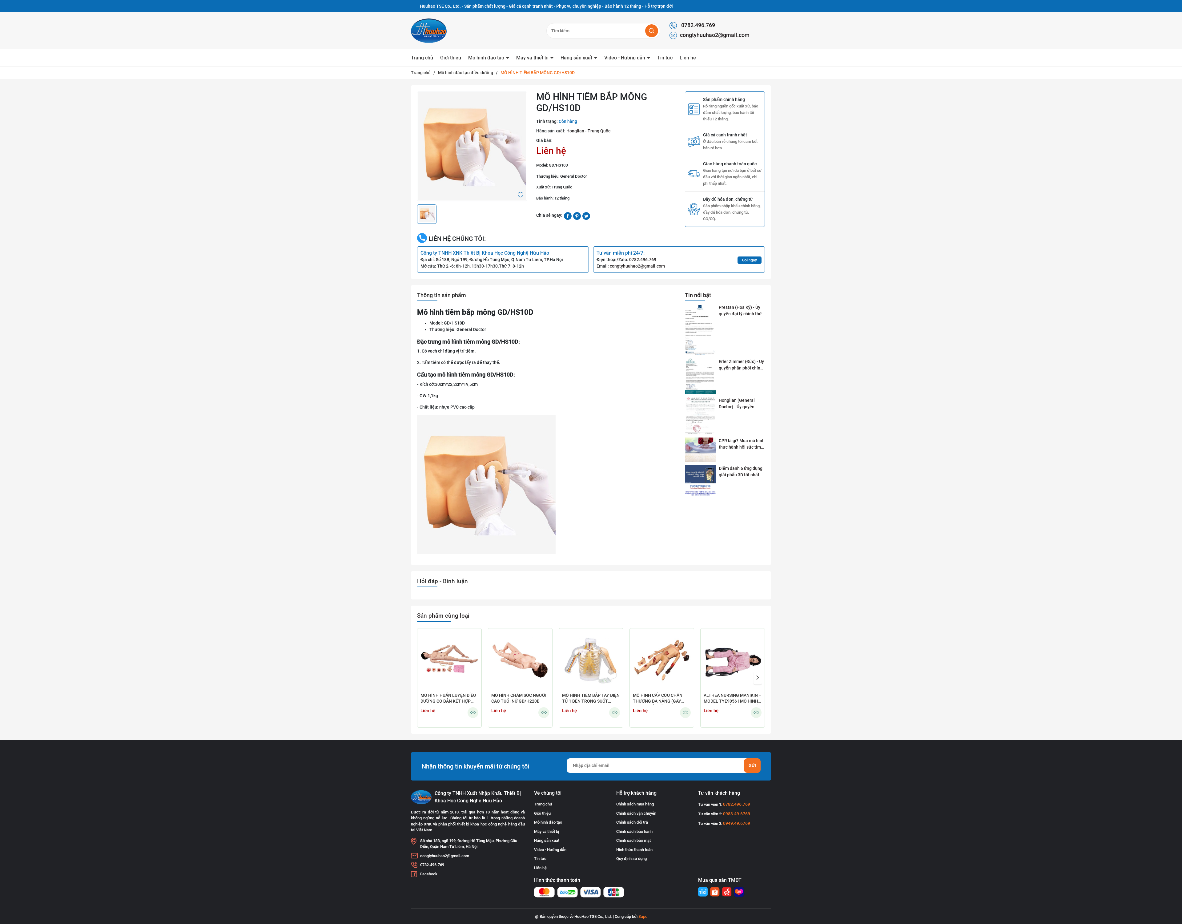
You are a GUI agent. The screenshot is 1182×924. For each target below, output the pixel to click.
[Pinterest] (577, 215)
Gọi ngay (749, 260)
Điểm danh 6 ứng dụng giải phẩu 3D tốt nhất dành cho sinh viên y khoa (740, 472)
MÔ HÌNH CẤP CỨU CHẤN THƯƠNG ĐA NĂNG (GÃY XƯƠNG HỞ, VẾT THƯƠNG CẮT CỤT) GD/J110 (658, 699)
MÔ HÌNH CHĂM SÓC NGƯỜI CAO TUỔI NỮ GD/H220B (518, 698)
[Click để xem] (472, 146)
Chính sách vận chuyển (636, 813)
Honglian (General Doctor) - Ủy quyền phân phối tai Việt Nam (741, 404)
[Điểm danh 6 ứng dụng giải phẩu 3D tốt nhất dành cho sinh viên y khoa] (700, 480)
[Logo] (443, 30)
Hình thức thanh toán (634, 849)
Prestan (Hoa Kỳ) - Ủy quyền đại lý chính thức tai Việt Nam (741, 311)
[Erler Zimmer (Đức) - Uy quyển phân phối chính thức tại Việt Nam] (700, 376)
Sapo (642, 916)
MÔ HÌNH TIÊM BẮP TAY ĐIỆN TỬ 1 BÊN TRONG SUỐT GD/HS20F (591, 699)
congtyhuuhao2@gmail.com (715, 35)
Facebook (428, 874)
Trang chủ (422, 58)
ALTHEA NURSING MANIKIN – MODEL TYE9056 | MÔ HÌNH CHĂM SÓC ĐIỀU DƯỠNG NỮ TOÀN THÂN (733, 699)
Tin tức (665, 58)
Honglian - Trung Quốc (588, 130)
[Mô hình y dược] (703, 892)
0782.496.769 (697, 25)
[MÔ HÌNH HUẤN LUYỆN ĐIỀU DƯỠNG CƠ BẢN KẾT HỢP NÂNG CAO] (449, 660)
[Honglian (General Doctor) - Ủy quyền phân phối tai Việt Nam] (700, 415)
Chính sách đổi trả (632, 822)
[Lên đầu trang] (1172, 885)
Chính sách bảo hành (634, 831)
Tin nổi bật (698, 295)
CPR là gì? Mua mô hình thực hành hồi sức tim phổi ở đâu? (742, 444)
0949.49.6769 (736, 823)
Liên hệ (688, 58)
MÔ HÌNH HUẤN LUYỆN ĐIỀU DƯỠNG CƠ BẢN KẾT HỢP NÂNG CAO (448, 699)
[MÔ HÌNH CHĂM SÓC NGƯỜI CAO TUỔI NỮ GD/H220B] (520, 660)
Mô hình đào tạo (486, 58)
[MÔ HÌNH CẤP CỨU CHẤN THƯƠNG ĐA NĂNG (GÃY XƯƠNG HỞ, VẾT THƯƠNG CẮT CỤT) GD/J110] (662, 660)
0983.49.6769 (736, 813)
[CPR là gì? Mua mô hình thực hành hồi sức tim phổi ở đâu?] (700, 450)
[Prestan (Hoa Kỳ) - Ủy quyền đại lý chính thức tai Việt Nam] (700, 330)
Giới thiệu (450, 58)
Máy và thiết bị (533, 58)
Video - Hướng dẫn (625, 58)
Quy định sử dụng (631, 858)
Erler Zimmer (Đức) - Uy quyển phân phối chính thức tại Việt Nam (741, 365)
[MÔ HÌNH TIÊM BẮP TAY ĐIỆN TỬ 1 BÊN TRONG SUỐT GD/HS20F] (591, 660)
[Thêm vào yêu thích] (520, 194)
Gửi (752, 765)
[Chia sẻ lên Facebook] (568, 215)
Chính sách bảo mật (633, 840)
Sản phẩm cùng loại (443, 615)
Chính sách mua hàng (635, 804)
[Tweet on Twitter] (586, 215)
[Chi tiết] (473, 712)
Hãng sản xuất (577, 58)
